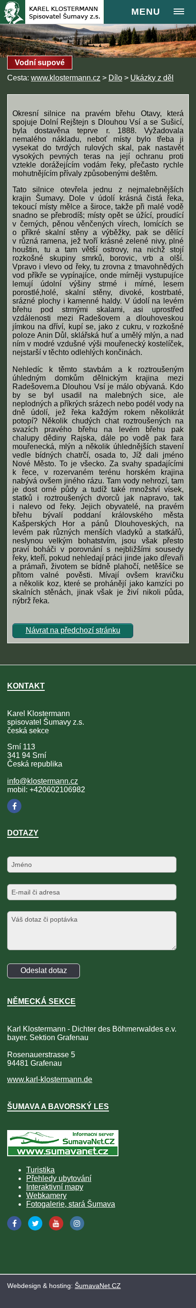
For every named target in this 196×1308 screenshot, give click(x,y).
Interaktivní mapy (54, 1187)
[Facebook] (14, 806)
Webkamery (46, 1195)
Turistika (40, 1170)
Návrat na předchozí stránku (73, 630)
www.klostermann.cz (65, 78)
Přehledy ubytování (58, 1178)
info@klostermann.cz (42, 781)
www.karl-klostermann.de (49, 1079)
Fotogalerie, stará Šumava (70, 1204)
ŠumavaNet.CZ (98, 1285)
